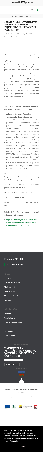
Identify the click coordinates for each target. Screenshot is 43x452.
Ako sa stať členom (12, 283)
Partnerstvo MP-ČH (12, 34)
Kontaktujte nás (10, 335)
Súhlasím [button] (21, 446)
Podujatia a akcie (11, 318)
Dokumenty (9, 300)
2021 (31, 34)
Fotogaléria (8, 331)
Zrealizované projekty (13, 322)
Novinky (7, 37)
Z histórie (8, 278)
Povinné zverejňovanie (13, 327)
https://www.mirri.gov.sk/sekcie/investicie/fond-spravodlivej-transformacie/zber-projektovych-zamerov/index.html (22, 222)
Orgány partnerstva (12, 296)
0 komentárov (15, 37)
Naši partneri (9, 287)
